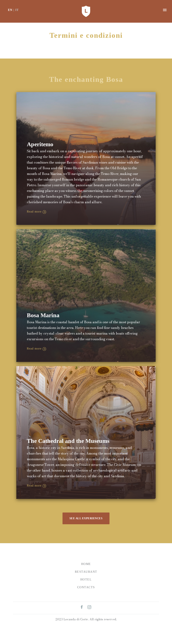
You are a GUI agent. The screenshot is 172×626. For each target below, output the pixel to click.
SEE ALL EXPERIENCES (86, 518)
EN (10, 10)
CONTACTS (86, 587)
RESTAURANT (86, 571)
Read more (34, 211)
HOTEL (86, 579)
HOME (86, 564)
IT (17, 10)
